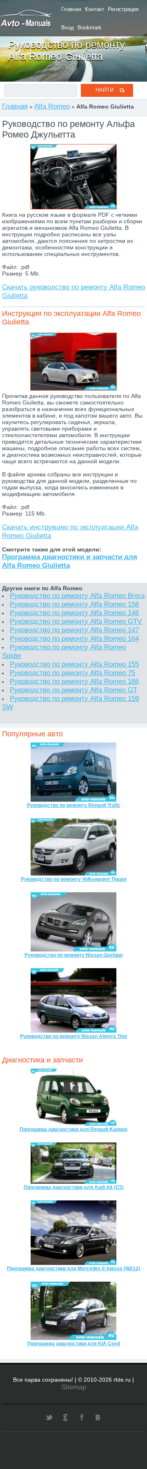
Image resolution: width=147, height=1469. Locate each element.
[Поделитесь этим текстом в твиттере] (49, 1417)
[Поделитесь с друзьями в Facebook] (82, 1417)
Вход (67, 27)
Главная (71, 9)
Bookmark (90, 27)
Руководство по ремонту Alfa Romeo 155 (74, 664)
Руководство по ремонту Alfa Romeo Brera (77, 595)
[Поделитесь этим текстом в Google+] (65, 1417)
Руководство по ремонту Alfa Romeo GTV (76, 621)
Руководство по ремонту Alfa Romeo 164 (74, 638)
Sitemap (73, 1387)
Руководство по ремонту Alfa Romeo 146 (74, 613)
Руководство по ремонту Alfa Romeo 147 (74, 630)
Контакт (94, 9)
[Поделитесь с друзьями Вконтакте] (98, 1417)
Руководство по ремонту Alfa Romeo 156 (74, 604)
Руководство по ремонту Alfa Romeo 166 (74, 681)
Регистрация (123, 9)
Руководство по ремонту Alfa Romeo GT (73, 690)
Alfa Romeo (52, 106)
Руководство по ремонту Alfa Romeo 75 (72, 673)
